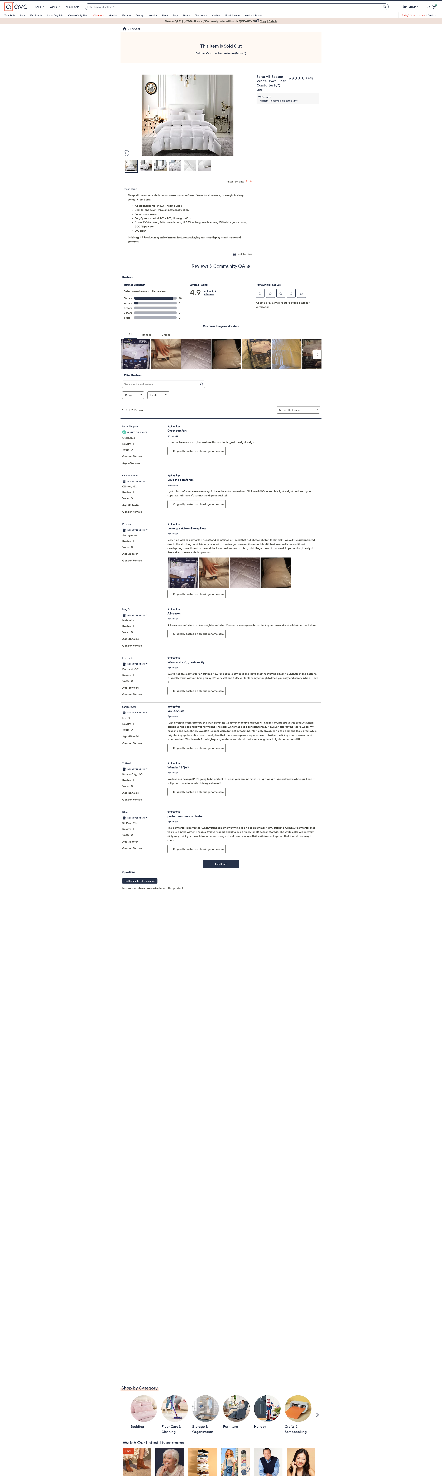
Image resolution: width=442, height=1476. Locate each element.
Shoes (165, 15)
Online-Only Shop (78, 15)
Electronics (201, 15)
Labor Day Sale (55, 15)
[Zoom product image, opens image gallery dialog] (126, 153)
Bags (175, 15)
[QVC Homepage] (124, 29)
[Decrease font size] (251, 181)
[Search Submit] (385, 7)
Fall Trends (36, 15)
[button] (405, 6)
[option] (221, 21)
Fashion (126, 15)
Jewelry (152, 15)
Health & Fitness (253, 15)
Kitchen (216, 15)
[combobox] (233, 7)
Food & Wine (232, 15)
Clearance (98, 15)
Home (186, 15)
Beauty (139, 15)
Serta (259, 89)
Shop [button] (38, 6)
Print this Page (244, 253)
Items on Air (72, 6)
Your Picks (9, 15)
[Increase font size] (247, 181)
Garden (113, 15)
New (22, 15)
